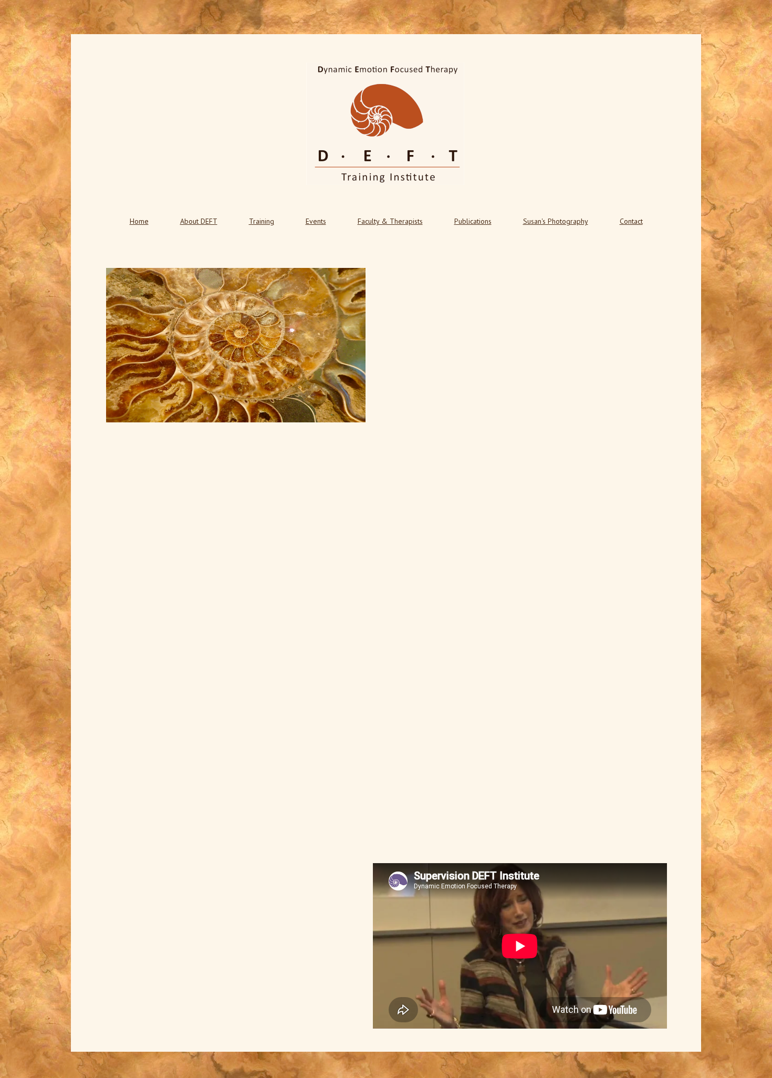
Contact (631, 221)
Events (316, 221)
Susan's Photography (555, 221)
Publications (473, 221)
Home (139, 221)
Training (261, 221)
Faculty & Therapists (390, 221)
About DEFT (198, 221)
